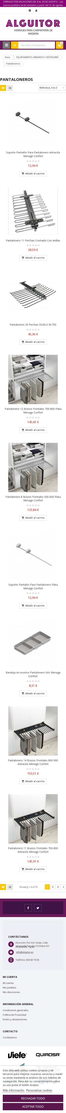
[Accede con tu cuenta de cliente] (36, 10)
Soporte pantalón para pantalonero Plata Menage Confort (33, 586)
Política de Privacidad (14, 1014)
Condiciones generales (15, 1010)
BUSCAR (14, 45)
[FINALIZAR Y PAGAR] (29, 10)
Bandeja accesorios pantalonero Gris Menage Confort (33, 674)
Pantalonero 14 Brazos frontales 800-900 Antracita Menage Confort (33, 762)
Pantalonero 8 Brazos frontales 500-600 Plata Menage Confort (33, 498)
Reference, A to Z (52, 87)
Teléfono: (20, 959)
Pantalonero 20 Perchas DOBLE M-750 (33, 324)
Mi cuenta (8, 983)
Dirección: (21, 942)
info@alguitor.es (24, 952)
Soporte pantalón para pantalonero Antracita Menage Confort (33, 154)
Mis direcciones (11, 992)
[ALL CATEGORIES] (6, 45)
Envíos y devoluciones (15, 1019)
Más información (13, 1090)
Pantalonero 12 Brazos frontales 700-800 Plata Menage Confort (33, 410)
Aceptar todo (33, 1107)
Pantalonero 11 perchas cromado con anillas (33, 240)
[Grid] (3, 88)
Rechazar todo (33, 1098)
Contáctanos (10, 1037)
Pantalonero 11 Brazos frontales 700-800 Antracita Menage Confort (33, 850)
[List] (10, 88)
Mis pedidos (9, 987)
